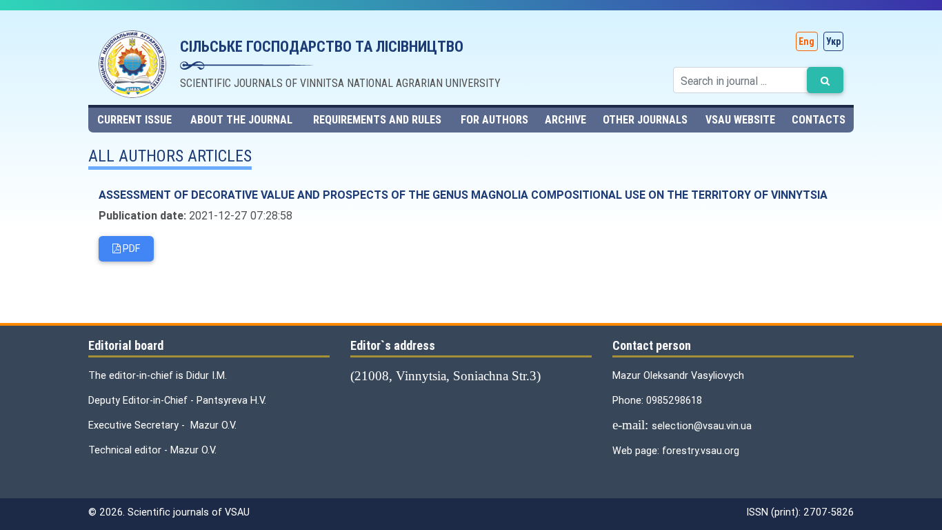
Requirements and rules (377, 119)
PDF (130, 248)
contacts (818, 119)
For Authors (494, 119)
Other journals (645, 119)
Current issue (134, 119)
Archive (565, 119)
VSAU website (740, 119)
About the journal (241, 119)
